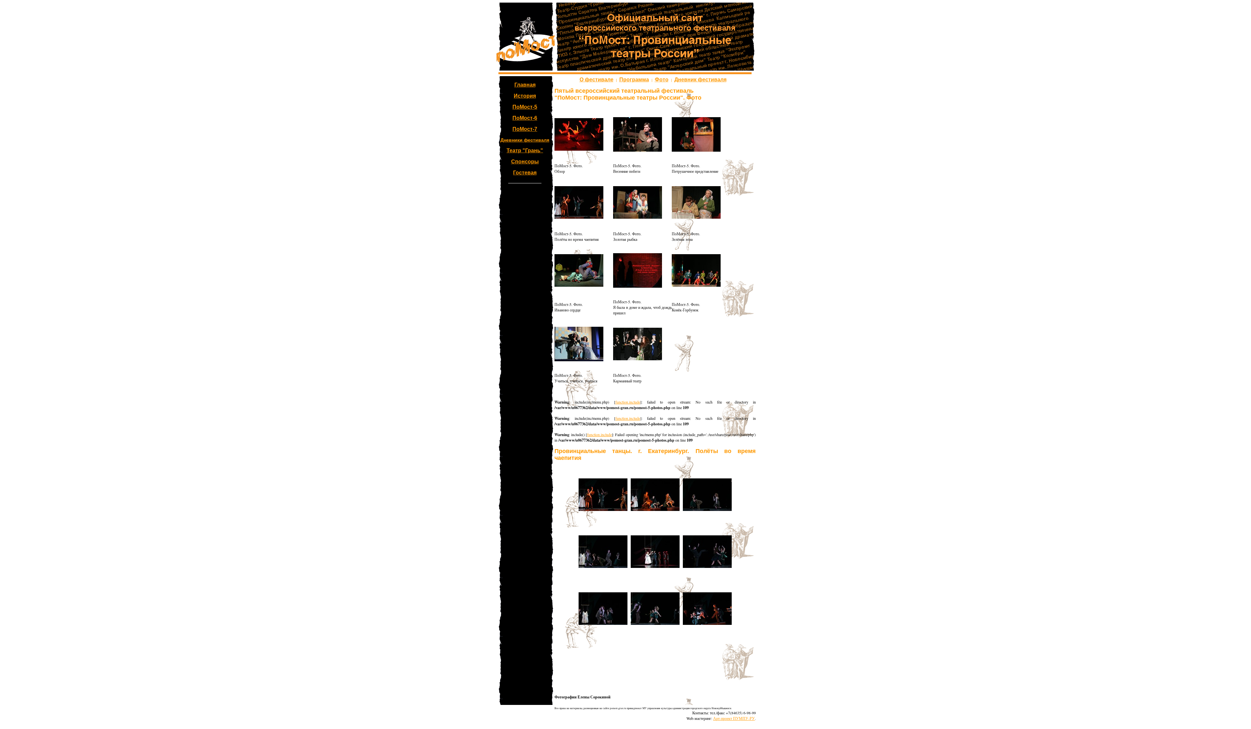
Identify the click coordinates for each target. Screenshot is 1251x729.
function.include (627, 402)
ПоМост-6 (524, 118)
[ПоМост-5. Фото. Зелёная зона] (696, 217)
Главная (525, 85)
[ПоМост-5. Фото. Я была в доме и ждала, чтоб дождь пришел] (637, 286)
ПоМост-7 (524, 129)
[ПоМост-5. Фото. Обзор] (578, 149)
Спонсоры (525, 161)
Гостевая (525, 172)
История (525, 96)
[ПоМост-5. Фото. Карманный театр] (637, 358)
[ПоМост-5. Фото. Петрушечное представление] (696, 150)
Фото (662, 79)
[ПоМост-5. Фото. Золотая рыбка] (637, 217)
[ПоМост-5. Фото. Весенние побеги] (637, 150)
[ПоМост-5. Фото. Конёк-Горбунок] (696, 285)
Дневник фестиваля (700, 79)
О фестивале (596, 79)
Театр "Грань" (525, 150)
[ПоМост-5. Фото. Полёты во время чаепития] (578, 217)
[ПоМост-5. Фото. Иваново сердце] (578, 285)
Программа (634, 79)
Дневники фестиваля (524, 140)
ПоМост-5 (524, 107)
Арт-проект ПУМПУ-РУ (734, 718)
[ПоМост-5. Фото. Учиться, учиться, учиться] (578, 359)
